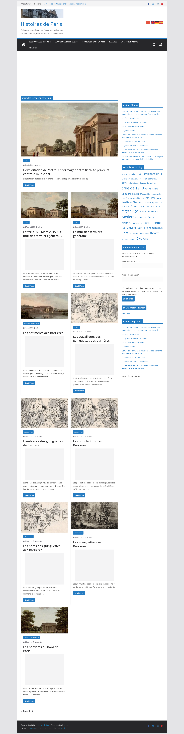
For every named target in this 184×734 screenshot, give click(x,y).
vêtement (132, 239)
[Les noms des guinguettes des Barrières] (44, 517)
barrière (126, 182)
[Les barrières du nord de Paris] (44, 620)
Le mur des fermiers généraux (87, 234)
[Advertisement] (92, 77)
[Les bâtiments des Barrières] (44, 306)
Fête (127, 198)
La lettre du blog (129, 42)
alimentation (137, 174)
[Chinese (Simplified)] (148, 22)
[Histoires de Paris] (24, 45)
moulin (156, 206)
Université (125, 239)
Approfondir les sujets (66, 42)
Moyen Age (130, 211)
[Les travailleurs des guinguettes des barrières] (94, 308)
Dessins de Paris (151, 189)
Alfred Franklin (127, 174)
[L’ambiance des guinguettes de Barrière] (44, 413)
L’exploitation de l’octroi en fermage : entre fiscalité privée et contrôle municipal (66, 172)
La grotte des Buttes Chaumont (135, 145)
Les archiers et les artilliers (133, 126)
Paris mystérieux (132, 227)
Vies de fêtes (28, 432)
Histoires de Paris (41, 23)
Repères (26, 160)
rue (130, 233)
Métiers (128, 216)
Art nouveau (133, 179)
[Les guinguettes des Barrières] (94, 515)
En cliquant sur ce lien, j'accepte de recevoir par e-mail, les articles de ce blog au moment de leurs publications (142, 291)
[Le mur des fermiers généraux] (94, 205)
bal (156, 179)
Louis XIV (146, 202)
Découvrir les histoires (40, 42)
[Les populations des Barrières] (94, 413)
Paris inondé (152, 223)
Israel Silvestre (134, 202)
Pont (125, 233)
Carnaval (143, 183)
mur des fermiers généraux (148, 211)
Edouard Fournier (132, 193)
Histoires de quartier (31, 637)
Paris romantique (153, 227)
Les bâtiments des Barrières (43, 333)
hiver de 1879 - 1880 (146, 198)
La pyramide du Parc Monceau (134, 122)
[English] (153, 22)
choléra (149, 183)
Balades (113, 42)
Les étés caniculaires (130, 118)
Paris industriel (137, 223)
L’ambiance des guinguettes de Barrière (43, 443)
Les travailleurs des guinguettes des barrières (91, 338)
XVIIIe (146, 238)
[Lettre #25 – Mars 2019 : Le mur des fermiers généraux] (44, 205)
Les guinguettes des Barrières (87, 544)
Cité (154, 183)
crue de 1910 (133, 188)
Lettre (26, 222)
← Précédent (27, 711)
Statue (141, 233)
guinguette (133, 198)
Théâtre (154, 233)
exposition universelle (151, 194)
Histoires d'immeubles (31, 323)
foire (123, 198)
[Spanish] (161, 22)
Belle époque (134, 183)
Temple (146, 233)
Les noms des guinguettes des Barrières (41, 548)
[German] (157, 22)
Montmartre (147, 205)
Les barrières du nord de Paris (40, 649)
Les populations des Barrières (87, 443)
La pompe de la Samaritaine (133, 141)
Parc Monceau (141, 217)
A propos (33, 48)
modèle (137, 206)
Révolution (135, 233)
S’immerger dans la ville (93, 42)
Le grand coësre (128, 130)
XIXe (139, 238)
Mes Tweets (127, 313)
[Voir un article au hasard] (160, 45)
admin (38, 165)
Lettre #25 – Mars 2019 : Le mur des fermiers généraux (42, 234)
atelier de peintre (146, 178)
